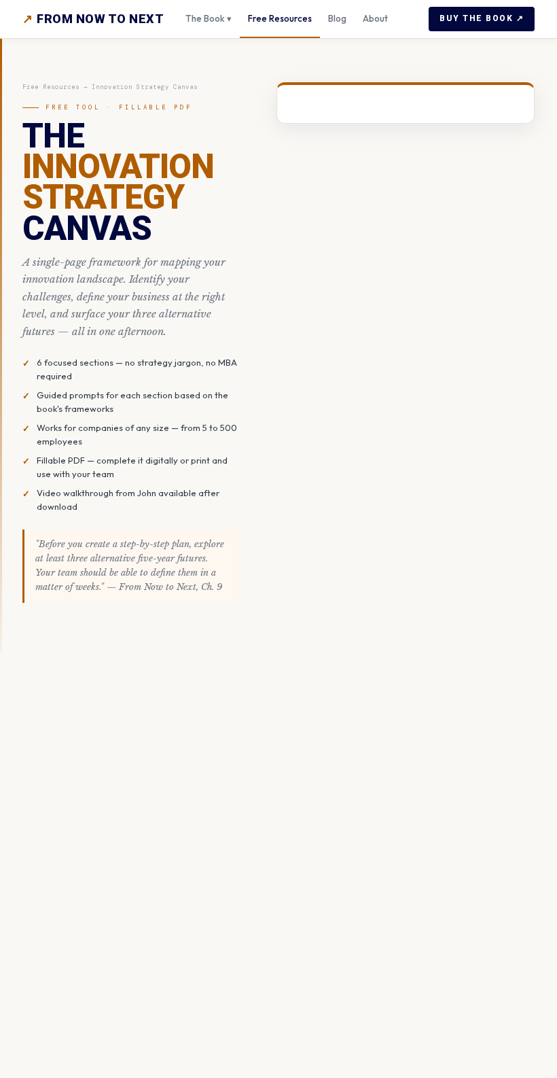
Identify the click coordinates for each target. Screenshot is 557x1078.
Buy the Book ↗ (481, 18)
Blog (337, 18)
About (375, 18)
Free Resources (280, 18)
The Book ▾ (208, 18)
